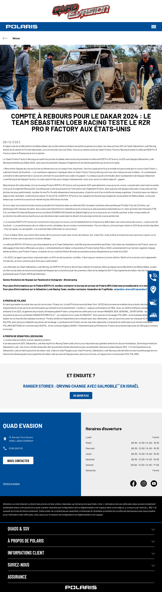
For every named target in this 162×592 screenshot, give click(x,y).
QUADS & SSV (18, 528)
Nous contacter (18, 460)
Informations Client (26, 553)
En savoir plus (81, 395)
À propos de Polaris (26, 540)
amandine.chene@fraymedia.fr (130, 289)
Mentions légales (11, 483)
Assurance (17, 577)
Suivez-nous (18, 565)
